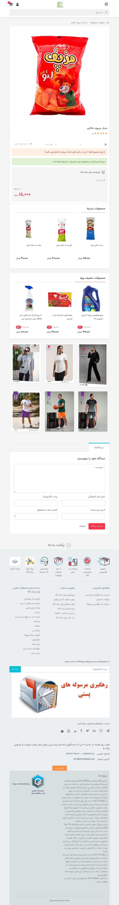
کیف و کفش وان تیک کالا (64, 604)
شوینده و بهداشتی (32, 599)
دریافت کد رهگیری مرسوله (98, 604)
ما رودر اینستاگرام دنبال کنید (97, 595)
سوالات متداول (103, 599)
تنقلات (37, 626)
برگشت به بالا (56, 545)
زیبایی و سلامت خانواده (64, 613)
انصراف (82, 526)
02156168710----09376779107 (80, 754)
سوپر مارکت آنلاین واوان (64, 599)
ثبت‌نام (15, 669)
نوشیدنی (36, 630)
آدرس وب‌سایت (97, 510)
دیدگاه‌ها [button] (99, 447)
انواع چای (36, 639)
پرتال (51, 900)
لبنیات (37, 612)
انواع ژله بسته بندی (31, 648)
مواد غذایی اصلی (33, 608)
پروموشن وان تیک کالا (65, 595)
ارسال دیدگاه (97, 526)
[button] (12, 4)
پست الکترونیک (50, 496)
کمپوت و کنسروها (32, 635)
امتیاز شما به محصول (47, 510)
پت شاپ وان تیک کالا (65, 617)
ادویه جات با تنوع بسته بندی (27, 617)
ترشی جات (35, 653)
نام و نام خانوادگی (96, 496)
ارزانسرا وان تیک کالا (66, 608)
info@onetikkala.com (84, 759)
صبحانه (37, 621)
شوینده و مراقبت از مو (30, 603)
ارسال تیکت (59, 768)
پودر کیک (36, 644)
